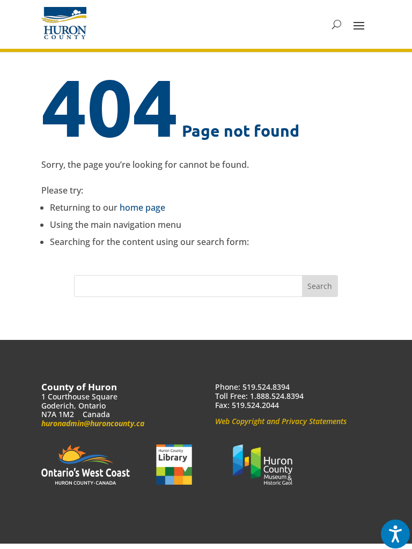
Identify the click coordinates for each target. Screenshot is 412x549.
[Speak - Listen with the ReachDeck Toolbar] (395, 534)
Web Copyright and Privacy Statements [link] (281, 421)
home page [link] (142, 207)
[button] (358, 24)
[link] (63, 23)
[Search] (336, 24)
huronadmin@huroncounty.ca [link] (92, 423)
